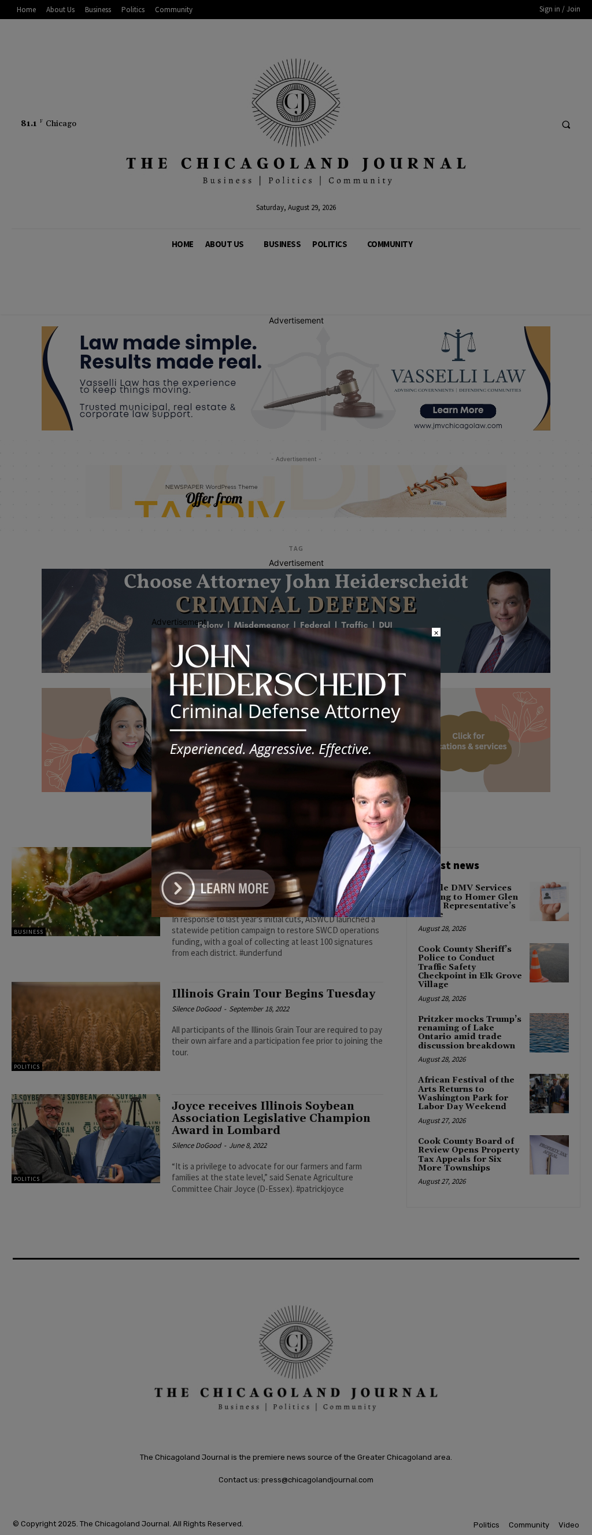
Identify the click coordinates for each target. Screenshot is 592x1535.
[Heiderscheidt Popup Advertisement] (296, 914)
